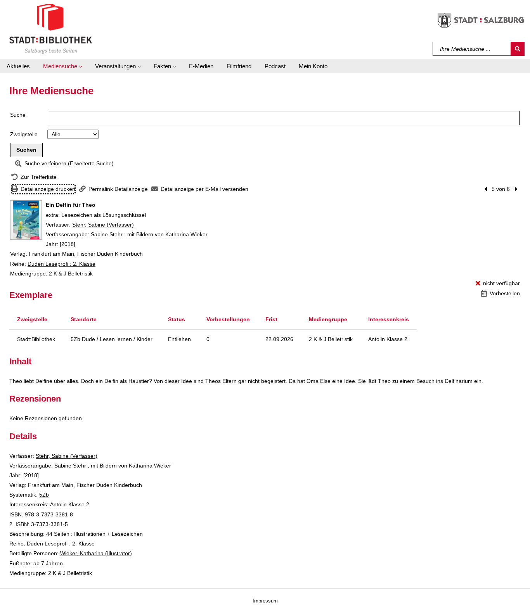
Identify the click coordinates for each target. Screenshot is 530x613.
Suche (18, 115)
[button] (62, 66)
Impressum (265, 601)
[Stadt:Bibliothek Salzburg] (50, 28)
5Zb (44, 495)
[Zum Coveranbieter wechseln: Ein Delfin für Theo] (26, 220)
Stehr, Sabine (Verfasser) (103, 225)
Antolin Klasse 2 (69, 504)
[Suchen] (518, 49)
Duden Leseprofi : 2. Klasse (61, 264)
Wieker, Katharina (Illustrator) (96, 553)
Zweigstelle (24, 134)
